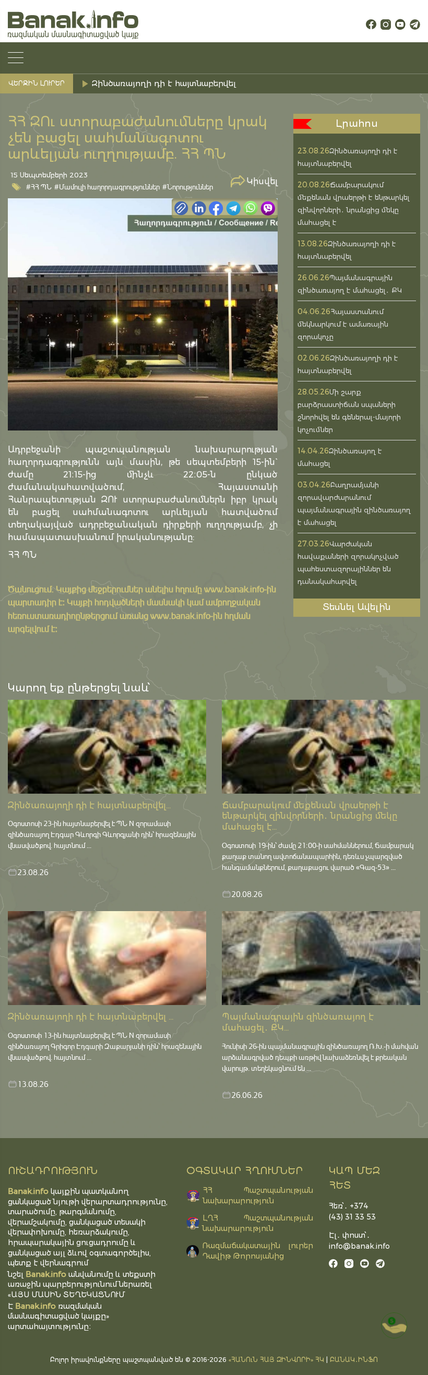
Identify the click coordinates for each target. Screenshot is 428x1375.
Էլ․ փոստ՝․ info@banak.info (357, 1240)
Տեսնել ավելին (357, 607)
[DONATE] (394, 1325)
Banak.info (35, 1306)
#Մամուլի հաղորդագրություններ (107, 186)
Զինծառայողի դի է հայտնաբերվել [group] (164, 83)
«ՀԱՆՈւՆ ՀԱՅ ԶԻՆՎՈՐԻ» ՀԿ (276, 1360)
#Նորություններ (187, 186)
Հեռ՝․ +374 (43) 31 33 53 (352, 1211)
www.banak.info (234, 588)
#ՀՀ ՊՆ (39, 186)
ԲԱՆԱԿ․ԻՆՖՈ (354, 1360)
